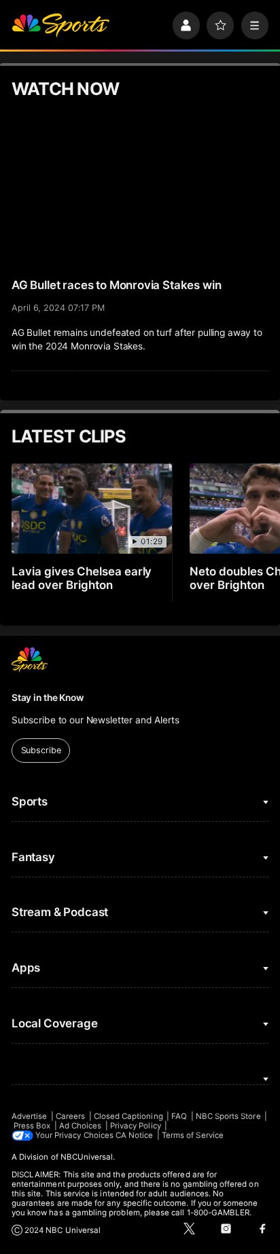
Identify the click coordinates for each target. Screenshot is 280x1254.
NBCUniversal (86, 1157)
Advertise (30, 1116)
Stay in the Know (48, 697)
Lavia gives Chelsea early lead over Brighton (82, 578)
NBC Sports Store (228, 1116)
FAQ (179, 1116)
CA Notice (135, 1135)
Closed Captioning (128, 1116)
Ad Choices (80, 1125)
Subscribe (41, 750)
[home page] (60, 25)
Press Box (32, 1125)
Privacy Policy (135, 1125)
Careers (70, 1116)
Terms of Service (193, 1135)
